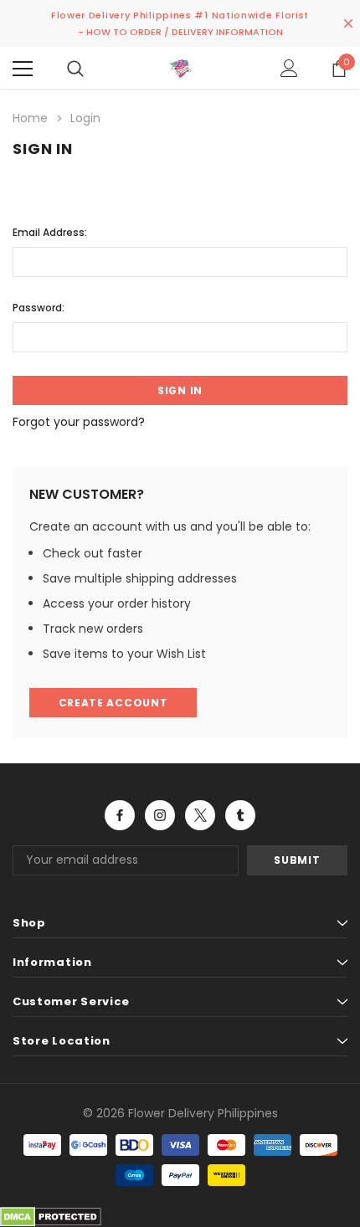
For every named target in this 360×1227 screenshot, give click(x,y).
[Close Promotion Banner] (348, 23)
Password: (38, 307)
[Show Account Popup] (289, 69)
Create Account (113, 703)
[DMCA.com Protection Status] (50, 1215)
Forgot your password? (79, 421)
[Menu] (23, 69)
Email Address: (50, 232)
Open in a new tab (120, 815)
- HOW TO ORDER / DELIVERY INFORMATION (180, 32)
